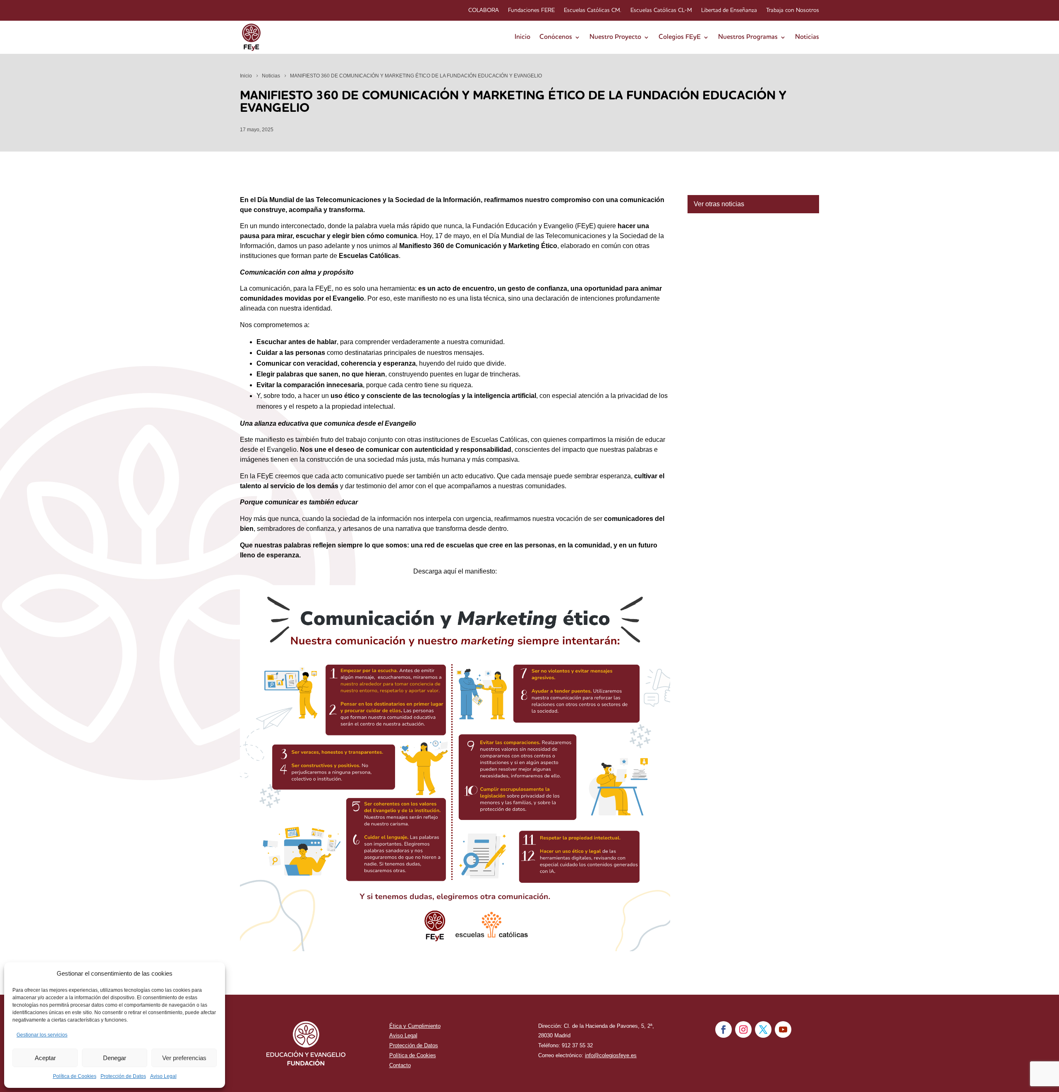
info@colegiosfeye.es (611, 1055)
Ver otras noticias (719, 203)
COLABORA (483, 10)
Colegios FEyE (680, 37)
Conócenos (555, 37)
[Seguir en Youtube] (783, 1029)
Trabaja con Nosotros (792, 10)
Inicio (522, 37)
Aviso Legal (163, 1076)
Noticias (807, 37)
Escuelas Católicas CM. (592, 10)
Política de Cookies (74, 1076)
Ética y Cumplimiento (415, 1026)
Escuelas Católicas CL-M (661, 10)
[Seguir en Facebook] (723, 1029)
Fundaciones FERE (531, 10)
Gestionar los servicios (42, 1035)
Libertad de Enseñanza (729, 10)
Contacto (400, 1065)
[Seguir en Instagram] (743, 1029)
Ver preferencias (184, 1057)
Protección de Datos (123, 1076)
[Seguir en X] (763, 1029)
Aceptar (45, 1057)
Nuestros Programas (748, 37)
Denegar (114, 1057)
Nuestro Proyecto (615, 37)
